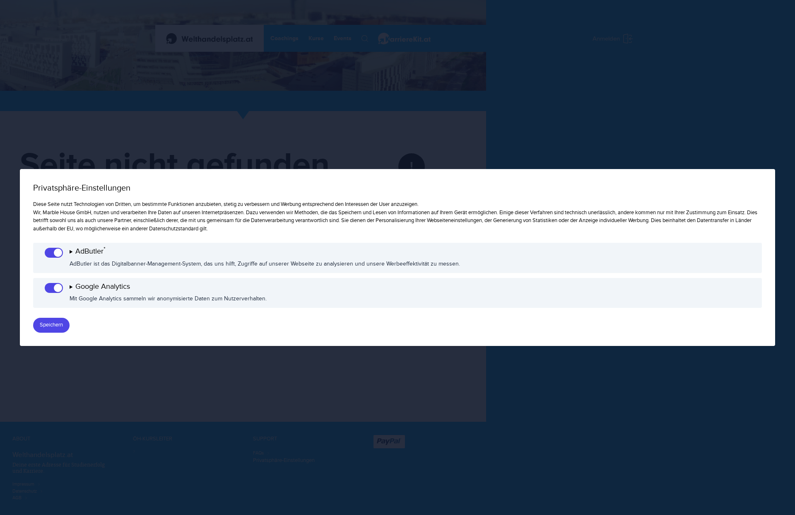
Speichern (51, 325)
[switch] (54, 253)
